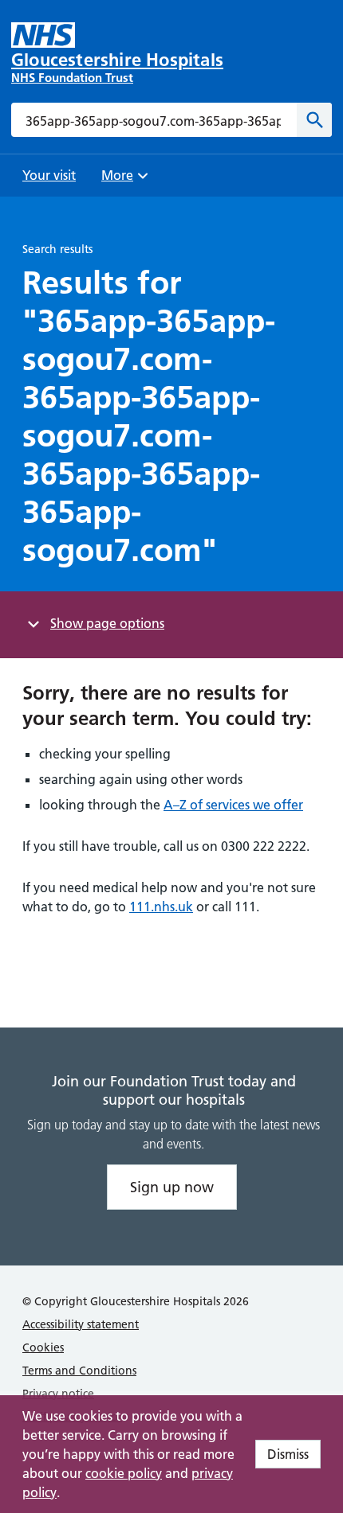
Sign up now (172, 1187)
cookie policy (123, 1473)
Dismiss (288, 1454)
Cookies (43, 1347)
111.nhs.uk (161, 906)
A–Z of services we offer (233, 805)
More (122, 180)
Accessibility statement (80, 1324)
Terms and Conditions (79, 1370)
